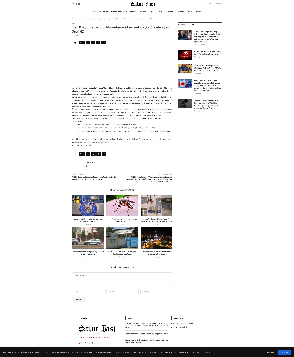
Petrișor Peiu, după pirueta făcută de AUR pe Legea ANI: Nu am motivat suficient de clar (208, 68)
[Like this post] (82, 42)
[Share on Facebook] (88, 42)
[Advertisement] (122, 70)
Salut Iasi (90, 162)
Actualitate (103, 11)
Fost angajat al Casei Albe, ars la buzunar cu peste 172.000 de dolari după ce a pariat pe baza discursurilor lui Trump (208, 104)
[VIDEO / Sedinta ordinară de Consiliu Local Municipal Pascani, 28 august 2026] (156, 205)
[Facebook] (73, 4)
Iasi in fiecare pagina (90, 19)
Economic (180, 11)
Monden (133, 11)
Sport (161, 11)
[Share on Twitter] (93, 42)
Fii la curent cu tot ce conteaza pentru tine (94, 337)
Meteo (190, 11)
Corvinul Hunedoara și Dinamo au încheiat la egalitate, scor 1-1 (207, 53)
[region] (147, 352)
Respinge (270, 352)
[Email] (79, 4)
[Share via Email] (103, 42)
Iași (94, 11)
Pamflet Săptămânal (119, 11)
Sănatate (169, 11)
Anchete (143, 11)
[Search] (220, 11)
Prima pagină (77, 19)
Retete (198, 11)
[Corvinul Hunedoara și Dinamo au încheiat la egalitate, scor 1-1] (185, 55)
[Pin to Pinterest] (98, 42)
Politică (152, 11)
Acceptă (285, 352)
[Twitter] (76, 4)
